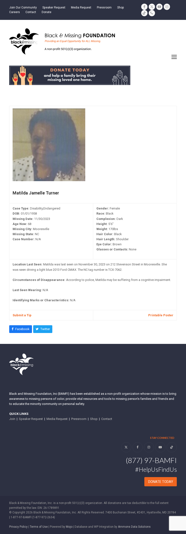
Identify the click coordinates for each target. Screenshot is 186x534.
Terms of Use (39, 526)
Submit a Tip (22, 315)
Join (12, 419)
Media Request (57, 419)
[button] (174, 57)
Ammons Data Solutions (134, 526)
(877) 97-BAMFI (151, 460)
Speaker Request (31, 419)
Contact (106, 419)
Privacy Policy (18, 526)
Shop (94, 419)
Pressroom (78, 419)
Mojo (69, 526)
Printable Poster (160, 315)
